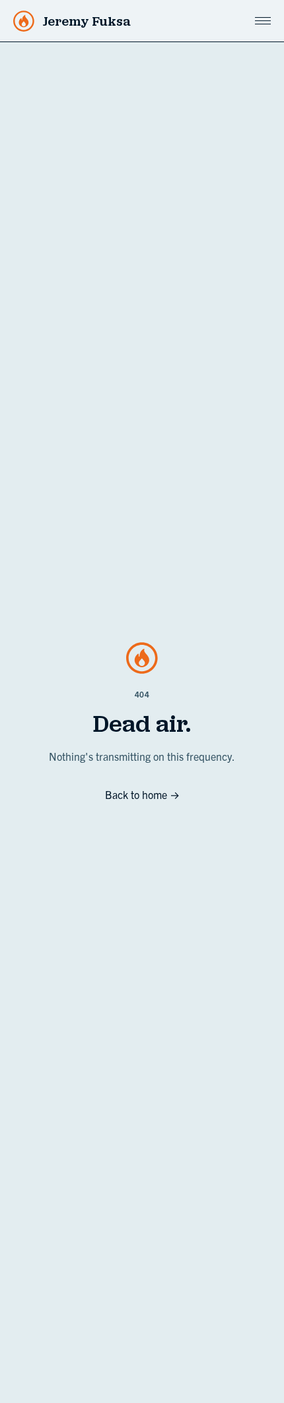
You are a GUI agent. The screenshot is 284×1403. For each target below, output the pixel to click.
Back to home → (142, 794)
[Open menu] (263, 21)
